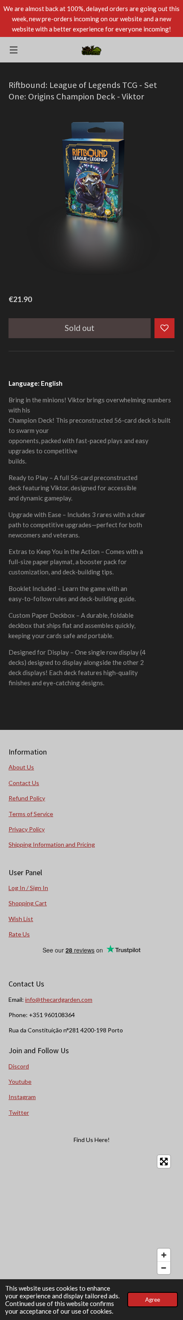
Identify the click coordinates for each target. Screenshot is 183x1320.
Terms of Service (31, 813)
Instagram (22, 1096)
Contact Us (24, 782)
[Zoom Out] (163, 1267)
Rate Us (19, 934)
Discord (19, 1066)
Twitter (19, 1112)
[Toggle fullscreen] (163, 1161)
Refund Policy (27, 798)
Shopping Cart (28, 903)
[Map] (91, 1214)
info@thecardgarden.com (58, 999)
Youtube (20, 1081)
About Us (21, 767)
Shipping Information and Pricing (52, 844)
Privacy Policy (27, 829)
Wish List (21, 918)
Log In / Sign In (28, 887)
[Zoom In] (163, 1255)
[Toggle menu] (13, 49)
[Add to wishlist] (164, 328)
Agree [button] (152, 1299)
